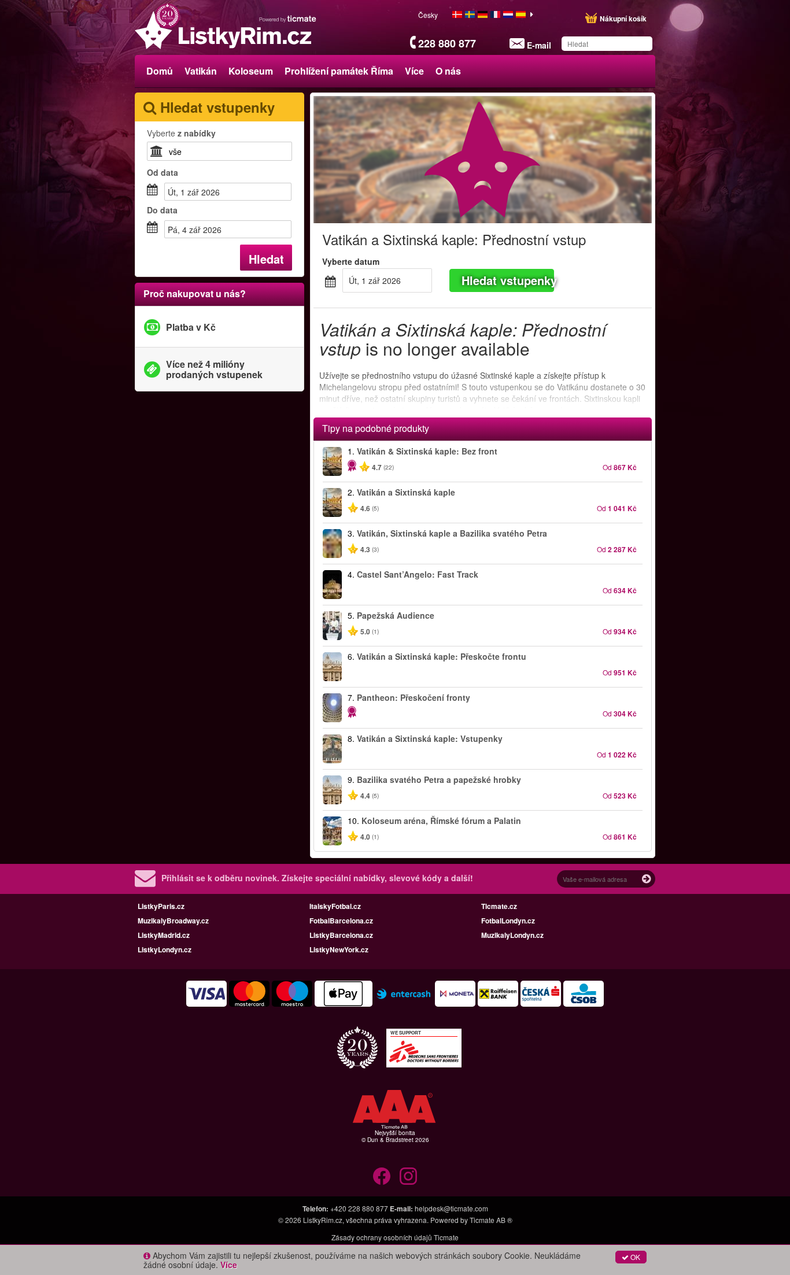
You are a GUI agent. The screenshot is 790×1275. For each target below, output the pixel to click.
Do (162, 210)
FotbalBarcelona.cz (341, 920)
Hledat (266, 258)
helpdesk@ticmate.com (451, 1208)
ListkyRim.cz (322, 1220)
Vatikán (200, 70)
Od (162, 172)
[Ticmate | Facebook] (381, 1176)
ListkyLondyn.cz (164, 949)
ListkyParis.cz (161, 906)
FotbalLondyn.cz (508, 920)
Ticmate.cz (499, 906)
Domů (159, 70)
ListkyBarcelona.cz (341, 935)
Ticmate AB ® (491, 1220)
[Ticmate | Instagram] (408, 1176)
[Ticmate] (288, 18)
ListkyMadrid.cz (164, 935)
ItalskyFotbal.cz (335, 906)
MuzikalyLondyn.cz (512, 935)
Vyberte (181, 133)
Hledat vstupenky (508, 280)
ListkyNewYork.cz (338, 949)
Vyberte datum (350, 261)
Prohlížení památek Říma (339, 70)
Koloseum (250, 70)
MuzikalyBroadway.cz (173, 920)
